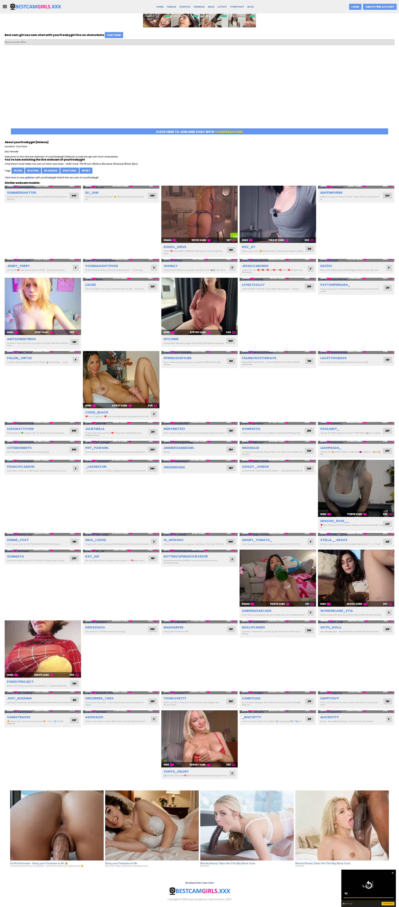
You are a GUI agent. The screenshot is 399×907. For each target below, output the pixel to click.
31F (309, 701)
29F (387, 430)
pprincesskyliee (178, 358)
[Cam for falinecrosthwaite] (278, 352)
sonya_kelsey (176, 771)
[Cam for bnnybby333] (199, 423)
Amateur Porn (193, 882)
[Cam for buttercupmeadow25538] (199, 551)
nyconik (171, 339)
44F (74, 195)
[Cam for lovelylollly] (278, 279)
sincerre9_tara (99, 698)
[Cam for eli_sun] (121, 187)
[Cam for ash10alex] (121, 711)
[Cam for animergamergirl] (199, 442)
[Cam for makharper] (199, 621)
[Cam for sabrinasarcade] (278, 578)
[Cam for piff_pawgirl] (121, 442)
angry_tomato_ (257, 540)
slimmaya (15, 556)
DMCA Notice (216, 899)
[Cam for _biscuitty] (278, 711)
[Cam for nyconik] (199, 306)
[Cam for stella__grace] (356, 534)
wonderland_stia (336, 611)
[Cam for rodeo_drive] (199, 214)
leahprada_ (331, 448)
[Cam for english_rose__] (356, 488)
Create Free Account (379, 6)
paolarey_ (329, 429)
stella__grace (333, 540)
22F (153, 286)
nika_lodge (95, 540)
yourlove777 (175, 698)
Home (160, 6)
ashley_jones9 (255, 466)
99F (152, 195)
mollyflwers (253, 627)
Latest (222, 6)
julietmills (94, 429)
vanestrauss (18, 717)
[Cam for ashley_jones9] (278, 461)
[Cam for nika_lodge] (121, 534)
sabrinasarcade (256, 611)
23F (74, 558)
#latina (33, 170)
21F (309, 249)
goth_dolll (330, 627)
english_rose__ (334, 521)
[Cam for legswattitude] (43, 423)
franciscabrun (20, 466)
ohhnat (171, 266)
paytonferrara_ (335, 285)
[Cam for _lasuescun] (121, 461)
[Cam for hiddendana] (199, 461)
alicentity (329, 717)
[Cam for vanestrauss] (43, 711)
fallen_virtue (19, 358)
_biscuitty (251, 717)
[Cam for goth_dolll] (356, 621)
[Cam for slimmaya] (43, 551)
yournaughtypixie (101, 266)
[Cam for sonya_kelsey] (199, 739)
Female (171, 6)
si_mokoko (174, 540)
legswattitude (20, 429)
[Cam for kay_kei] (121, 551)
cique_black (96, 412)
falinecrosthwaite (259, 358)
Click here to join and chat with (199, 132)
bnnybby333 (174, 429)
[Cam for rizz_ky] (278, 214)
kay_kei (92, 556)
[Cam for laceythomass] (356, 352)
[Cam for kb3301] (356, 260)
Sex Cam (208, 882)
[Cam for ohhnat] (199, 260)
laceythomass (333, 358)
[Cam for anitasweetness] (43, 306)
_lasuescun (95, 466)
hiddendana (174, 467)
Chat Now (114, 35)
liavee (90, 285)
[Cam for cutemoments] (43, 442)
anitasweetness (21, 339)
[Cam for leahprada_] (356, 442)
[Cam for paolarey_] (356, 423)
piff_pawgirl (97, 448)
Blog (250, 6)
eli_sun (91, 192)
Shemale (199, 6)
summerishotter (21, 192)
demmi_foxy (18, 540)
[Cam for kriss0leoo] (121, 621)
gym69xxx (251, 429)
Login (355, 6)
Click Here (10, 177)
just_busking (19, 698)
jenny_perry (18, 266)
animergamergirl (179, 448)
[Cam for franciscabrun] (43, 461)
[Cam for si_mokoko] (199, 534)
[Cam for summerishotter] (43, 187)
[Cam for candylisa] (278, 692)
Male (211, 6)
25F (309, 286)
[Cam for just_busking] (43, 692)
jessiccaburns (255, 266)
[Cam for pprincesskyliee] (199, 352)
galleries (30, 177)
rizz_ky (248, 247)
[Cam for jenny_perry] (43, 260)
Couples (184, 6)
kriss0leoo (95, 627)
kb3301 (326, 266)
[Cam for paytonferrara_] (356, 279)
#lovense (50, 170)
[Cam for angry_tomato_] (278, 534)
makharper (173, 627)
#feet (86, 170)
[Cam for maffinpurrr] (356, 187)
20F (387, 195)
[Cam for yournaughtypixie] (121, 260)
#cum (18, 170)
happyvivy (329, 698)
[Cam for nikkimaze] (278, 442)
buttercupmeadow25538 (186, 556)
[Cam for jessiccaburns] (278, 260)
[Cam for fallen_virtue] (43, 352)
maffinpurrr (331, 192)
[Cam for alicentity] (356, 711)
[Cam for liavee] (121, 279)
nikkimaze (250, 448)
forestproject (20, 682)
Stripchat (237, 6)
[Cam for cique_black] (121, 379)
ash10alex (94, 717)
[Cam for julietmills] (121, 423)
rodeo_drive (175, 247)
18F (74, 342)
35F (309, 450)
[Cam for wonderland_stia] (356, 578)
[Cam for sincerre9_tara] (121, 692)
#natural (70, 170)
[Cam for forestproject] (43, 649)
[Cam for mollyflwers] (278, 621)
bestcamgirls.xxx (197, 899)
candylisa (251, 698)
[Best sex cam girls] (35, 6)
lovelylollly (253, 285)
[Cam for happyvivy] (356, 692)
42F (387, 524)
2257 (229, 899)
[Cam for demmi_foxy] (43, 534)
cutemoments (19, 448)
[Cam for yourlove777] (199, 692)
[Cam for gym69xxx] (278, 423)
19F (231, 250)
